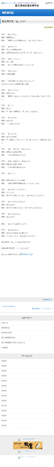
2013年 (4, 425)
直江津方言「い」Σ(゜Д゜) (42, 309)
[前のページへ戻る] (9, 3)
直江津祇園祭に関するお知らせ (13, 343)
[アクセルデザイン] (27, 451)
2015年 (4, 416)
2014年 (4, 421)
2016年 (4, 411)
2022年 (4, 381)
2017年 (4, 406)
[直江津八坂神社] (27, 439)
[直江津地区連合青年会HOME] (27, 6)
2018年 (4, 401)
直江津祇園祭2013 (8, 338)
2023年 (4, 376)
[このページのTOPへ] (27, 456)
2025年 (4, 366)
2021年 (4, 386)
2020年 (4, 391)
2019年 (4, 396)
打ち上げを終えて (8, 306)
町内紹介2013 (6, 333)
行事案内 (4, 348)
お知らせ (4, 323)
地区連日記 (47, 300)
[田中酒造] (27, 449)
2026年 (4, 361)
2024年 (4, 371)
